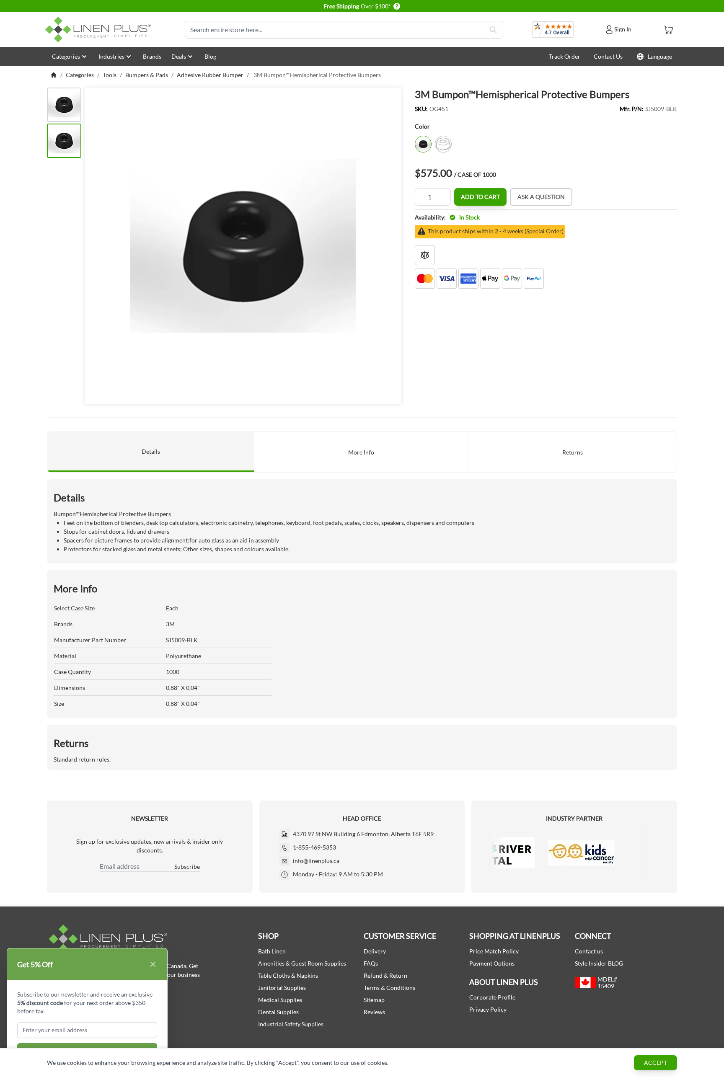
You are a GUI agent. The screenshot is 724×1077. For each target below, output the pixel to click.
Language (660, 56)
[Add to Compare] (425, 255)
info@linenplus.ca (316, 860)
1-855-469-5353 (314, 847)
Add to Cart (480, 196)
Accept (655, 1062)
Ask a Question (541, 196)
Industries (111, 56)
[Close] (153, 964)
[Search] (493, 30)
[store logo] (100, 29)
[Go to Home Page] (53, 75)
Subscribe (187, 866)
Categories (66, 56)
